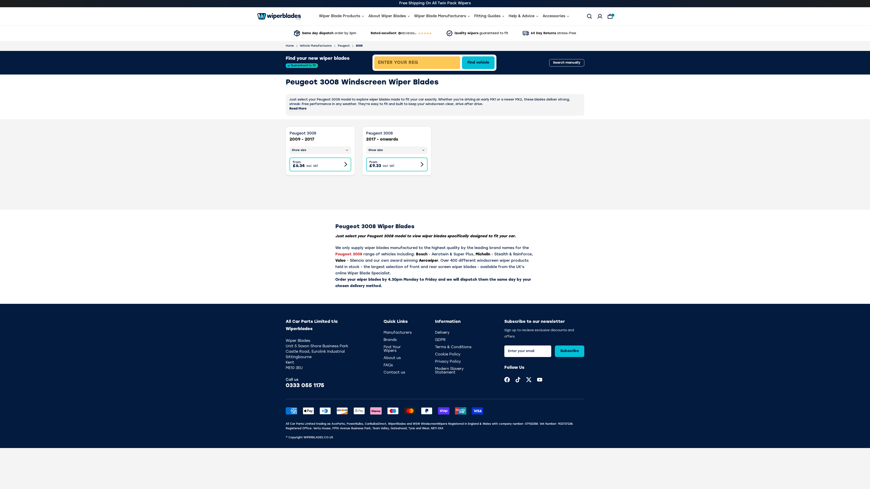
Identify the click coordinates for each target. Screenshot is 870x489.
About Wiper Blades (387, 16)
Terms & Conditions (453, 347)
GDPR (440, 340)
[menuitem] (507, 379)
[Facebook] (507, 379)
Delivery (442, 333)
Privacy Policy (448, 362)
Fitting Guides (487, 16)
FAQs (388, 365)
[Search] (589, 16)
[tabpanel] (449, 63)
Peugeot (344, 46)
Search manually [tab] (566, 63)
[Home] (279, 16)
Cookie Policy (447, 354)
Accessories (554, 16)
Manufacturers (398, 333)
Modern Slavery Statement (449, 370)
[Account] (599, 16)
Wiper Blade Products (339, 16)
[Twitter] (529, 379)
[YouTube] (539, 379)
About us (392, 358)
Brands (390, 340)
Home (290, 46)
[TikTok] (518, 379)
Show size (299, 150)
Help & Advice (521, 16)
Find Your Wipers (392, 349)
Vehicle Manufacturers (316, 46)
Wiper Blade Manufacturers (440, 16)
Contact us (394, 372)
